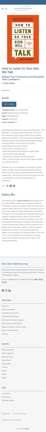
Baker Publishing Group (14, 420)
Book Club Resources (10, 330)
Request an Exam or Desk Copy (14, 327)
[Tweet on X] (7, 186)
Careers (5, 334)
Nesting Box (6, 364)
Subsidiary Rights (8, 401)
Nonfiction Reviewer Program (13, 320)
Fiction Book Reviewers (10, 316)
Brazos (4, 371)
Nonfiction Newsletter (10, 313)
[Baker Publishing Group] (23, 9)
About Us (5, 306)
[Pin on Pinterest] (14, 186)
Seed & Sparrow (8, 353)
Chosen (5, 367)
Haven (4, 374)
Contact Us (6, 394)
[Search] (7, 8)
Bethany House (7, 357)
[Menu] (2, 8)
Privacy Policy (6, 413)
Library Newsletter (8, 309)
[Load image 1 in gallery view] (23, 39)
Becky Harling (9, 83)
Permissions (6, 397)
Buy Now (9, 104)
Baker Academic (8, 350)
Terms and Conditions (19, 413)
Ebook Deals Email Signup (12, 323)
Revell (4, 378)
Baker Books (6, 360)
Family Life (13, 119)
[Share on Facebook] (11, 186)
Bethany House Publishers (18, 113)
